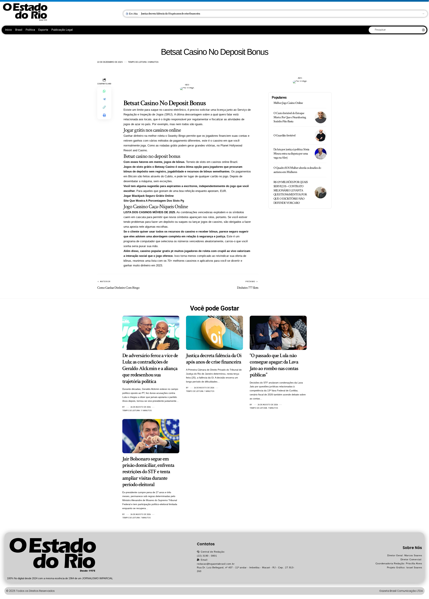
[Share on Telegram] (104, 99)
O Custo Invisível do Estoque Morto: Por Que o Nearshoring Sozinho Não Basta (289, 117)
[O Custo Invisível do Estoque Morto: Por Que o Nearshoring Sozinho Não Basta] (320, 117)
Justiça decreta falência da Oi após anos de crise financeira (170, 13)
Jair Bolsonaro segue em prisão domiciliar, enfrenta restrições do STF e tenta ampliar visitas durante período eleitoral (148, 471)
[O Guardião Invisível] (320, 135)
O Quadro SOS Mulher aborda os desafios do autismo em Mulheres (297, 170)
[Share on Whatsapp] (104, 91)
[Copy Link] (104, 107)
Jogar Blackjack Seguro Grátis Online (149, 195)
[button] (423, 14)
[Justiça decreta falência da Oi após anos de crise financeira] (214, 333)
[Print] (104, 115)
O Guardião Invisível (284, 135)
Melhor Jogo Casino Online (288, 103)
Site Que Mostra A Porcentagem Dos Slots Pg (154, 200)
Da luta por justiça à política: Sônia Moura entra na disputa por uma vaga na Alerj (291, 153)
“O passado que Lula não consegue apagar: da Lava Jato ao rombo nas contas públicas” (274, 365)
